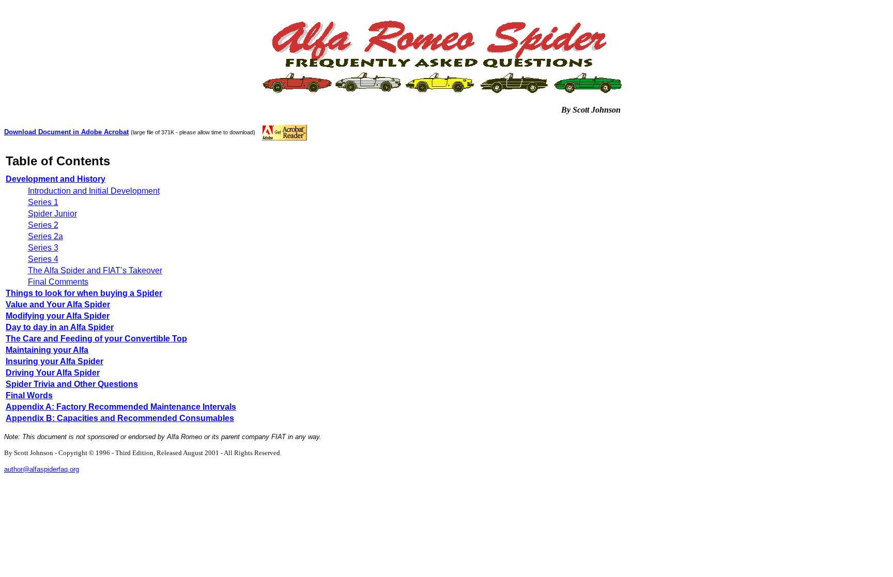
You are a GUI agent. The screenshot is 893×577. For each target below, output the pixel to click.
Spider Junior (52, 213)
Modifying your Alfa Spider (58, 315)
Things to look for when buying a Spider (84, 293)
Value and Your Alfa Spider (58, 304)
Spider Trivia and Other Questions (72, 384)
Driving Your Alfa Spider (53, 372)
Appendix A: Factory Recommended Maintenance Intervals (121, 406)
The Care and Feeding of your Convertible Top (96, 338)
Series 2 (43, 225)
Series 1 (43, 202)
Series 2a (45, 236)
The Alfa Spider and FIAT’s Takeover (95, 270)
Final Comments (58, 281)
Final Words (29, 395)
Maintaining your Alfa (47, 350)
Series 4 (43, 259)
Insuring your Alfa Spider (54, 361)
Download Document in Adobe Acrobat (66, 132)
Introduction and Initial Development (94, 190)
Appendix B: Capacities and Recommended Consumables (120, 418)
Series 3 (43, 247)
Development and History (55, 179)
